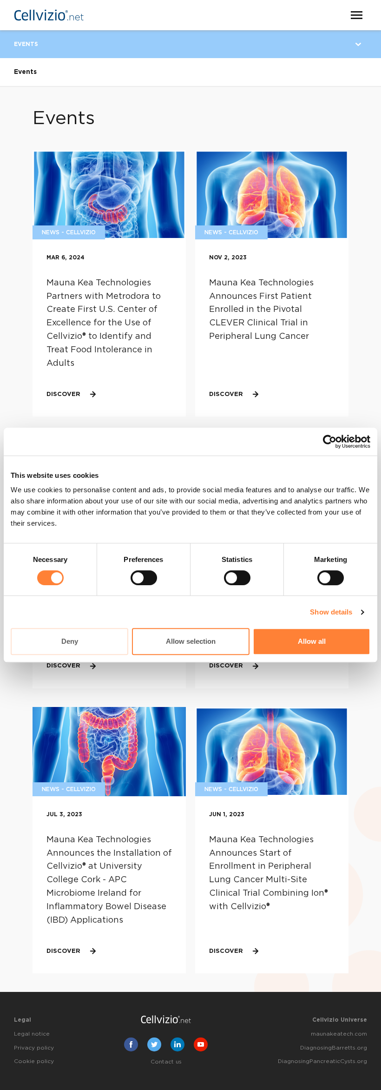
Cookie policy (34, 1061)
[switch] (144, 577)
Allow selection (191, 641)
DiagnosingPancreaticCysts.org (322, 1061)
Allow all (312, 641)
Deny (69, 641)
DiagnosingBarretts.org (333, 1047)
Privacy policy (34, 1047)
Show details (331, 612)
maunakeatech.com (339, 1034)
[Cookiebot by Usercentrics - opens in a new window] (329, 442)
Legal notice (32, 1034)
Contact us (166, 1061)
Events (26, 44)
